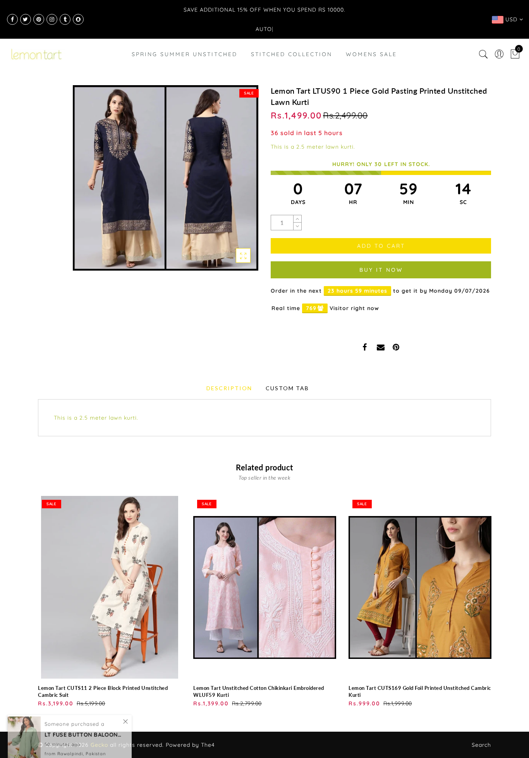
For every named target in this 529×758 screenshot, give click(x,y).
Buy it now (381, 269)
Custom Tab (287, 388)
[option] (109, 602)
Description (229, 388)
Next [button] (486, 600)
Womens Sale (371, 54)
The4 (208, 744)
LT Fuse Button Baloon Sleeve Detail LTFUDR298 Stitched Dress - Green (83, 722)
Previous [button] (32, 601)
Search (481, 744)
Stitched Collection (291, 54)
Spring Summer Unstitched (184, 54)
